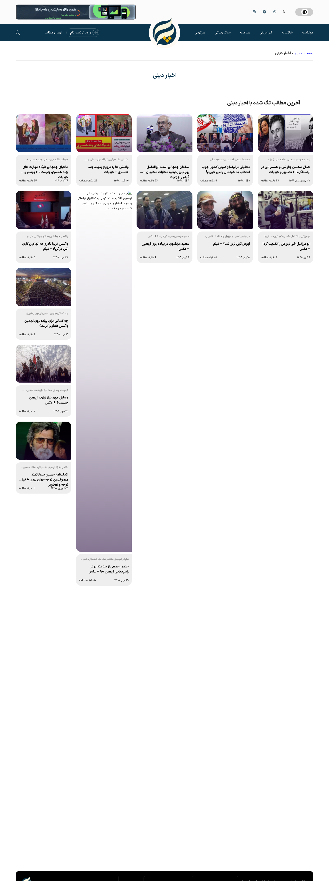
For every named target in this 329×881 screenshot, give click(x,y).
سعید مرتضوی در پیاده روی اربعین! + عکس (165, 246)
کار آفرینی (266, 32)
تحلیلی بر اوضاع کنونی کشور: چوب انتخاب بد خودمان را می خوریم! (226, 170)
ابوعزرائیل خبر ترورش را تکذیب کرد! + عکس (286, 246)
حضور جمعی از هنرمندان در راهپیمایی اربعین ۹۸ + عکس (108, 569)
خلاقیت (287, 32)
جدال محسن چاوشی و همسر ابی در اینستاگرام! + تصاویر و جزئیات (285, 170)
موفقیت (307, 32)
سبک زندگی (222, 32)
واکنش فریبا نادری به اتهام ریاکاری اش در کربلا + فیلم (45, 246)
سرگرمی (200, 32)
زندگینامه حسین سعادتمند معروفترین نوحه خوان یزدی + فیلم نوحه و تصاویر (44, 479)
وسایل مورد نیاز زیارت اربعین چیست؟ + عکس (48, 400)
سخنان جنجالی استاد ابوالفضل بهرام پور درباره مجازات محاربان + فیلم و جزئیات (166, 172)
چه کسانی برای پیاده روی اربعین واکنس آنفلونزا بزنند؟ (46, 323)
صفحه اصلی (304, 53)
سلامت (245, 32)
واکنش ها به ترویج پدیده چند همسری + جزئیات (108, 170)
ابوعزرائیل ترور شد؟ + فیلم (231, 243)
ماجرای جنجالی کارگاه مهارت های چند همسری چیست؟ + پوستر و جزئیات (45, 172)
